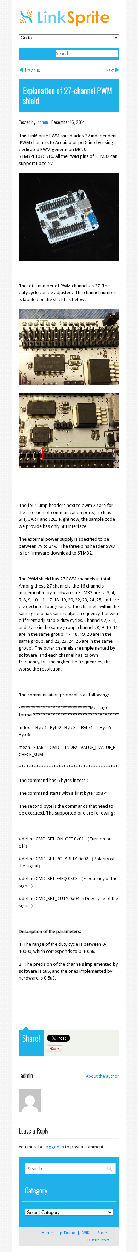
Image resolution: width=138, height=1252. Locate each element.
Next (110, 69)
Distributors (98, 1240)
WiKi (86, 1233)
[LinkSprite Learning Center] (65, 26)
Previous (32, 69)
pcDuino (67, 1233)
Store (102, 1233)
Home (47, 1233)
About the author (102, 1076)
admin (43, 122)
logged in (54, 1146)
